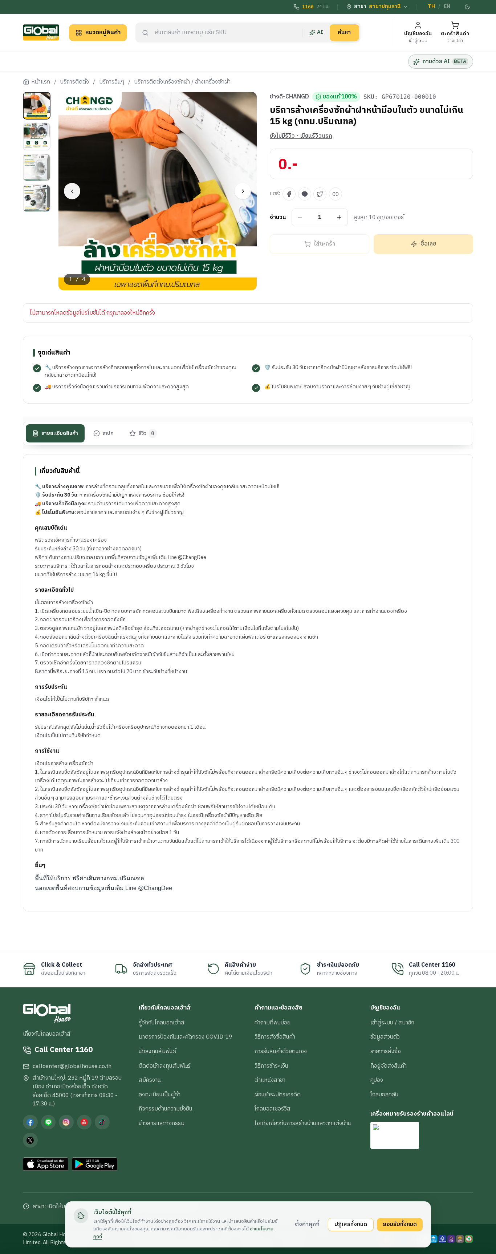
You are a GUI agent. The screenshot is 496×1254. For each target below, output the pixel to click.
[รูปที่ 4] (36, 198)
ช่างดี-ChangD (289, 97)
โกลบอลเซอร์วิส (272, 1108)
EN (447, 6)
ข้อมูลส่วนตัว (385, 1036)
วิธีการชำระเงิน (271, 1066)
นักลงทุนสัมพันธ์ (157, 1051)
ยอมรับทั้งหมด (400, 1224)
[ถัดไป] (243, 191)
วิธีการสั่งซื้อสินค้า (275, 1036)
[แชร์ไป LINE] (304, 194)
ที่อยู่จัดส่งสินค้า (388, 1066)
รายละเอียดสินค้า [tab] (59, 433)
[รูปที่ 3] (36, 167)
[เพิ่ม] (339, 217)
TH (431, 6)
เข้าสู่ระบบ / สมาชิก (392, 1022)
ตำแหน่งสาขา (270, 1080)
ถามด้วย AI (444, 61)
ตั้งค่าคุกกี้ (307, 1224)
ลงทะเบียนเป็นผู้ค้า (159, 1094)
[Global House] (41, 32)
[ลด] (300, 217)
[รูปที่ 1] (36, 106)
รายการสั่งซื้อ (385, 1051)
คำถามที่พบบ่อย (272, 1022)
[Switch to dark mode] (467, 7)
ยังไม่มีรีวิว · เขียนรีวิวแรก (301, 136)
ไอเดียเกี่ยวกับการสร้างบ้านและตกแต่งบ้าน (303, 1123)
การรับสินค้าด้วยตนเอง (281, 1051)
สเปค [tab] (108, 433)
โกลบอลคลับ (384, 1094)
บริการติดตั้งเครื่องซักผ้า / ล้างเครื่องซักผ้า (182, 82)
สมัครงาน (150, 1080)
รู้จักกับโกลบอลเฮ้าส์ (161, 1022)
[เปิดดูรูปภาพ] (157, 191)
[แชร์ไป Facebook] (289, 194)
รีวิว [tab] (146, 433)
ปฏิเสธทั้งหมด (350, 1224)
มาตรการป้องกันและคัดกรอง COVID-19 (185, 1036)
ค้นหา (344, 32)
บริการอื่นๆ (111, 82)
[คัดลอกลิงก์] (335, 194)
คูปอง (376, 1080)
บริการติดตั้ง (74, 82)
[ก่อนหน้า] (72, 191)
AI (320, 32)
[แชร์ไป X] (319, 194)
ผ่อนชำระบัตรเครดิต (278, 1094)
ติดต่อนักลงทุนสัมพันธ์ (164, 1066)
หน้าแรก (40, 82)
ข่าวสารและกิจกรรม (161, 1123)
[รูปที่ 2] (36, 136)
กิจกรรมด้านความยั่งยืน (165, 1108)
